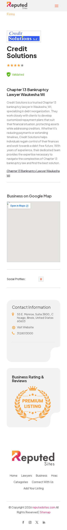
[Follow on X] (37, 522)
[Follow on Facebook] (23, 522)
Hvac (54, 475)
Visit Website (25, 327)
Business (41, 475)
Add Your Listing (34, 488)
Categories (21, 482)
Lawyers (26, 475)
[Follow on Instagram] (30, 522)
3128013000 (25, 333)
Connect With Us (42, 482)
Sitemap (45, 512)
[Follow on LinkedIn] (44, 522)
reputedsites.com (43, 507)
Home (13, 475)
